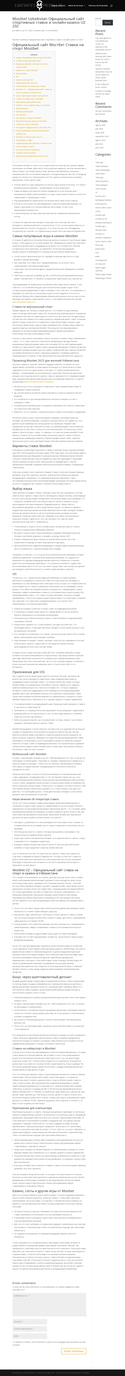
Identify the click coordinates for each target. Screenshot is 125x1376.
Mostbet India (100, 230)
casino (97, 211)
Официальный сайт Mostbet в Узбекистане (34, 143)
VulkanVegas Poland (103, 278)
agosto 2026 (100, 125)
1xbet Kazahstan (102, 181)
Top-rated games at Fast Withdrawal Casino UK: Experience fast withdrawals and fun (103, 44)
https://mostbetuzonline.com (23, 302)
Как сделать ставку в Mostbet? (29, 118)
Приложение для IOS (24, 80)
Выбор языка (21, 73)
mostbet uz (99, 234)
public (97, 256)
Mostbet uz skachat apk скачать (29, 137)
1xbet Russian (100, 189)
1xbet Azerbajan (101, 166)
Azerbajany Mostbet (103, 200)
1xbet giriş (99, 177)
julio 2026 (99, 129)
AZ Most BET (100, 196)
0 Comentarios (52, 30)
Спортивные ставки (24, 140)
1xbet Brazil (100, 173)
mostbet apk (39, 30)
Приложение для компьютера (28, 102)
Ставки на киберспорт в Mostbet (29, 99)
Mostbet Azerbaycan (103, 222)
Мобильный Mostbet (24, 111)
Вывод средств (22, 108)
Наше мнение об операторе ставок (31, 86)
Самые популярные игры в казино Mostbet (33, 57)
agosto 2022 (100, 140)
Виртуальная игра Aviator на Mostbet (31, 121)
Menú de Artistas (75, 6)
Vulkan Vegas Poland (103, 274)
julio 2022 (99, 144)
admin (18, 30)
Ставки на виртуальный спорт (28, 61)
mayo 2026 (99, 132)
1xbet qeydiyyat (101, 185)
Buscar (98, 18)
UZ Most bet (100, 264)
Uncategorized (101, 260)
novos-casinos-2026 (103, 241)
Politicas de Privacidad (98, 6)
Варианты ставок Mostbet (27, 70)
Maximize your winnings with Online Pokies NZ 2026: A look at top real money (103, 59)
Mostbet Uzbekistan (103, 237)
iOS (17, 76)
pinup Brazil (99, 249)
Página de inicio (58, 6)
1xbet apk (99, 162)
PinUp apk (99, 245)
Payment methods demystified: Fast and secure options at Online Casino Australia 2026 (103, 75)
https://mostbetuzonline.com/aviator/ (39, 382)
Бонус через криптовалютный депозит (32, 96)
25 (96, 192)
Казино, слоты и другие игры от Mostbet (33, 105)
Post (97, 252)
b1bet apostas (101, 204)
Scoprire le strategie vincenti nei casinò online (103, 94)
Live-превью (21, 115)
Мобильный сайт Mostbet (26, 83)
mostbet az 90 (101, 219)
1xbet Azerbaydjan (102, 170)
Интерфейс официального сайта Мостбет (33, 127)
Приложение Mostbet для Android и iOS (32, 156)
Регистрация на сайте (25, 146)
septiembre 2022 (102, 136)
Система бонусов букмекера (28, 150)
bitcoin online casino (103, 207)
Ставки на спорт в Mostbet (27, 124)
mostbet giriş (100, 226)
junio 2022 (99, 147)
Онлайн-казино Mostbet (26, 153)
